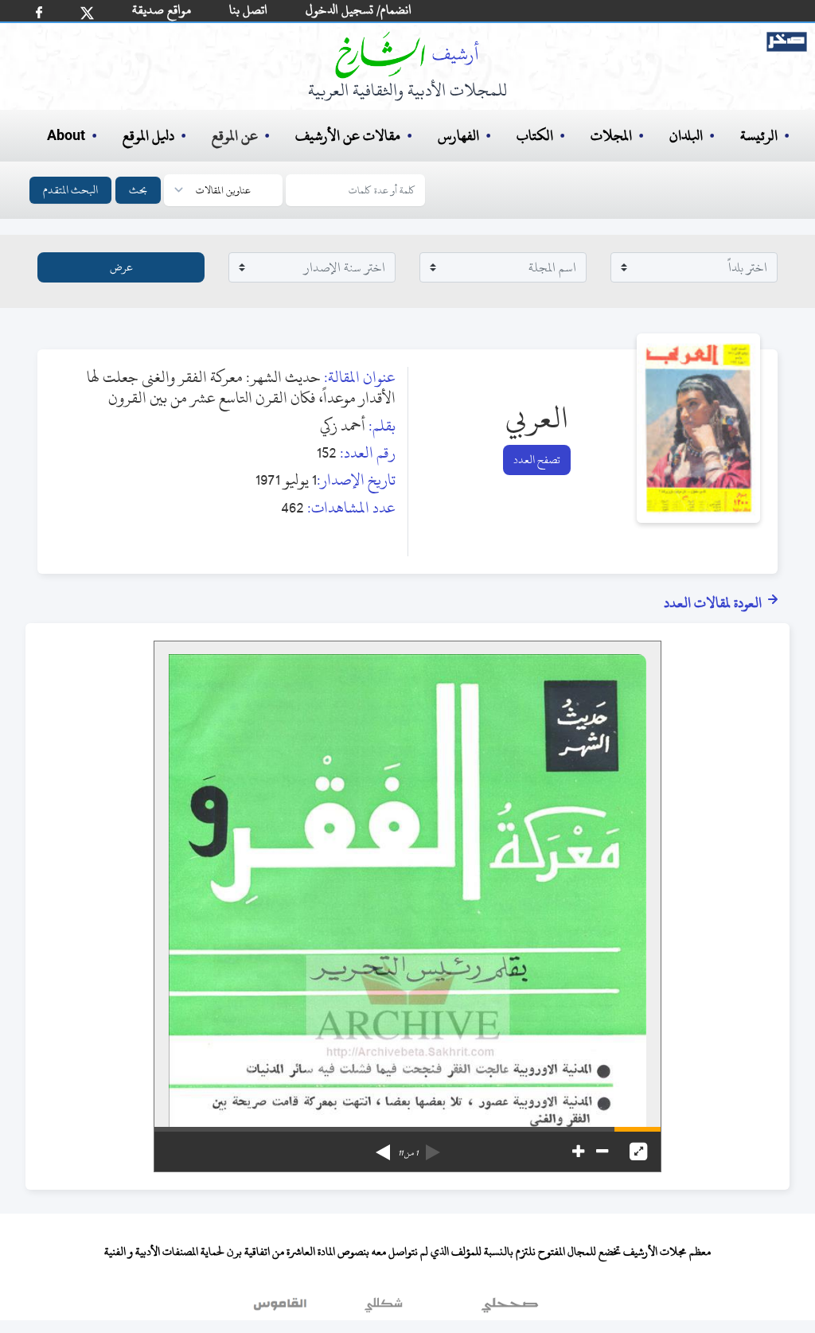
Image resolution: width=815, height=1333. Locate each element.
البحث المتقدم (70, 190)
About (66, 136)
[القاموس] (281, 1308)
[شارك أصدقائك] (39, 12)
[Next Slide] (383, 1146)
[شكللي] (383, 1308)
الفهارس (458, 136)
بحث (138, 190)
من (408, 1153)
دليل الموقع (148, 136)
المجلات (611, 136)
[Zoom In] (578, 1151)
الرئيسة (759, 136)
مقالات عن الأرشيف (347, 136)
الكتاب (535, 136)
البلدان (686, 136)
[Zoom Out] (602, 1151)
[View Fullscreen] (638, 1151)
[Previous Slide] (433, 1146)
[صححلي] (510, 1308)
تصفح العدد (536, 459)
